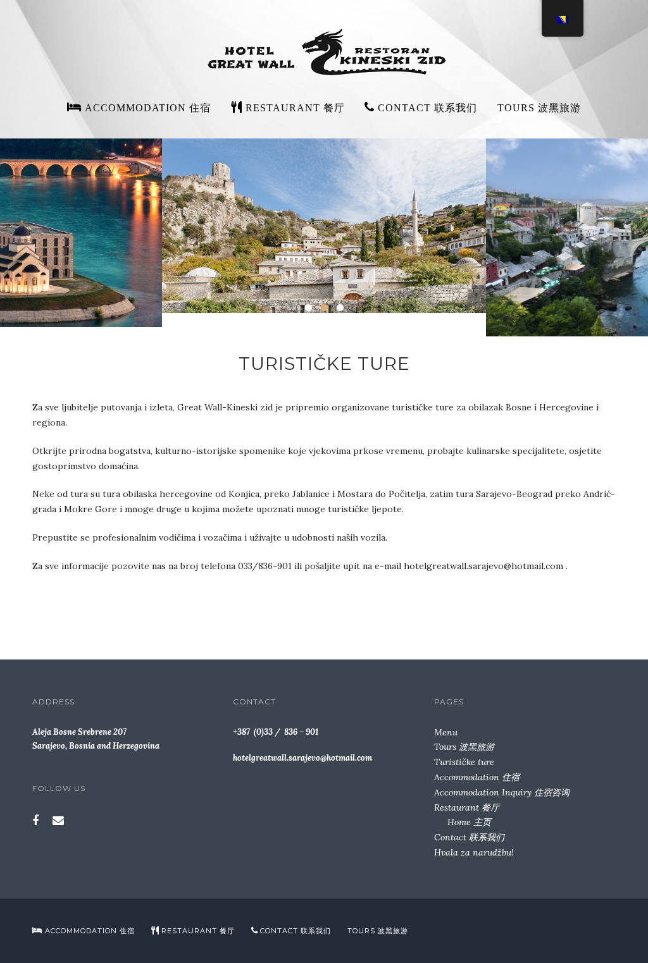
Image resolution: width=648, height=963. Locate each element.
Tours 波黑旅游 (539, 107)
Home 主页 (469, 822)
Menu (446, 732)
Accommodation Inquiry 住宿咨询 (502, 792)
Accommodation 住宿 (477, 777)
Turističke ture (464, 762)
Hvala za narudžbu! (474, 852)
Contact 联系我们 (469, 837)
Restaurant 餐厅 (466, 807)
